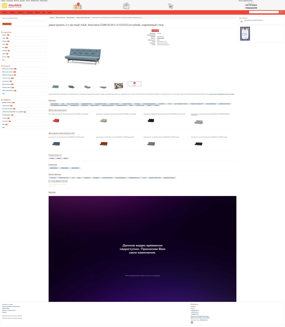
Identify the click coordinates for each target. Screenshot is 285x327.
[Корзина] (190, 6)
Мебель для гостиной (9, 68)
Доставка (22, 0)
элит (63, 103)
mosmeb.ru (193, 306)
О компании (9, 0)
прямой (149, 105)
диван (5, 53)
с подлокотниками (126, 103)
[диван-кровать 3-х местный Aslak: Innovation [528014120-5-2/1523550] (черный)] (213, 144)
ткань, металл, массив (72, 103)
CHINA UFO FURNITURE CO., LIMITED (13, 111)
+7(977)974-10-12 (195, 312)
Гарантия (4, 312)
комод (5, 38)
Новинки (37, 12)
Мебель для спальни (9, 71)
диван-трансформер (211, 103)
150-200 (52, 158)
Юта (4, 124)
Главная (3, 0)
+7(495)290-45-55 (195, 310)
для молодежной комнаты (181, 103)
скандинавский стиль (86, 103)
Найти (281, 12)
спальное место (94, 105)
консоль (5, 56)
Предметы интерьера (8, 75)
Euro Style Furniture (8, 108)
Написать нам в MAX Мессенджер (200, 316)
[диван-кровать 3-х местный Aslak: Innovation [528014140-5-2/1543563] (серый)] (166, 144)
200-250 (58, 158)
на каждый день (74, 105)
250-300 (65, 158)
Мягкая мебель (7, 84)
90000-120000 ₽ (75, 168)
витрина (5, 41)
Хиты (43, 12)
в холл (169, 103)
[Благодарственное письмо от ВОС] (245, 33)
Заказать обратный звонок (245, 0)
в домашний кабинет (107, 177)
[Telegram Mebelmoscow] (192, 322)
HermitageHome (7, 115)
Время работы (44, 0)
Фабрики (12, 12)
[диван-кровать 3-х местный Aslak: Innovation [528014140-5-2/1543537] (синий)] (71, 144)
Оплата (28, 0)
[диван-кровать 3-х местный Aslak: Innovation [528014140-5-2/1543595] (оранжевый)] (118, 144)
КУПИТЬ (155, 30)
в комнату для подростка (149, 103)
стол (4, 47)
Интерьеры (30, 12)
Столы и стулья (7, 78)
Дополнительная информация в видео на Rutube (221, 94)
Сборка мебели (5, 308)
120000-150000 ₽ (54, 168)
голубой (156, 105)
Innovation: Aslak (69, 133)
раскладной (84, 105)
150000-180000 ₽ (64, 168)
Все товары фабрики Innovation (58, 181)
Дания (131, 105)
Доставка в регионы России (9, 310)
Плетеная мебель (7, 87)
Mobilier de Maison (8, 102)
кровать (5, 35)
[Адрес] (95, 6)
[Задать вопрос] (142, 6)
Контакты (16, 0)
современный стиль (121, 105)
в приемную (162, 103)
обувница (5, 50)
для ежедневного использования (59, 105)
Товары (4, 12)
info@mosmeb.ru (35, 0)
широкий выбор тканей (107, 105)
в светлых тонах (140, 105)
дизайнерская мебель (224, 103)
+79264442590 (251, 8)
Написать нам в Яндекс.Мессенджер (200, 317)
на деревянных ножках (100, 103)
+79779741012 (251, 5)
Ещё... (3, 59)
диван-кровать (54, 103)
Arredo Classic (7, 105)
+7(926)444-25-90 (195, 314)
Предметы (21, 12)
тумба (5, 44)
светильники (6, 81)
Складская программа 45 (197, 103)
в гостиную (137, 103)
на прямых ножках (114, 103)
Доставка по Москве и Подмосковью (11, 306)
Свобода (5, 118)
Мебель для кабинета (9, 90)
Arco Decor (6, 121)
